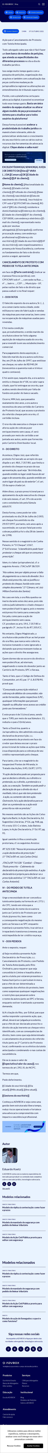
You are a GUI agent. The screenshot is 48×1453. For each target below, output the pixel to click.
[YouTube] (14, 1349)
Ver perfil (6, 1188)
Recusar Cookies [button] (14, 1446)
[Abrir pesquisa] (39, 4)
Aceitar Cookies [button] (33, 1446)
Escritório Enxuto (9, 1381)
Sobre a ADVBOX (27, 1403)
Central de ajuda (9, 1414)
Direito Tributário (12, 31)
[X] (33, 1349)
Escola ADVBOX (9, 1397)
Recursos (22, 12)
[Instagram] (9, 1184)
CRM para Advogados (30, 1381)
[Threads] (39, 1349)
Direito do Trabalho (32, 17)
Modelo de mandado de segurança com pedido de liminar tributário (20, 1223)
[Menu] (43, 4)
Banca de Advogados (10, 1383)
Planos (24, 1383)
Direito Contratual (36, 12)
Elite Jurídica (7, 1386)
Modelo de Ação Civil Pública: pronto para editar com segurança (22, 1238)
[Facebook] (4, 1184)
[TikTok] (27, 1349)
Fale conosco (8, 1417)
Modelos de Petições (28, 1400)
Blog (22, 1397)
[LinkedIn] (14, 1184)
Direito (10, 12)
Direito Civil (16, 17)
